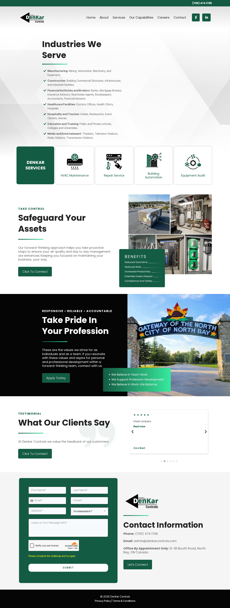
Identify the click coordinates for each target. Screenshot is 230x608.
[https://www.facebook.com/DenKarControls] (196, 17)
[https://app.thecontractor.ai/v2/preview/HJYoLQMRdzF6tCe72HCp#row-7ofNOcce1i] (153, 160)
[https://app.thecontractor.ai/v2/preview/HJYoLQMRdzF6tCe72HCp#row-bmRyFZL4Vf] (114, 161)
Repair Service (114, 175)
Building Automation (153, 175)
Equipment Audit (193, 175)
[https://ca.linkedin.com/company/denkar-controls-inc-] (206, 17)
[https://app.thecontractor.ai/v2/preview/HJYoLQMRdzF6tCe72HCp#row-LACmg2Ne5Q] (192, 161)
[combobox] (90, 511)
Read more (139, 426)
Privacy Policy (103, 600)
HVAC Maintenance (75, 175)
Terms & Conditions (124, 600)
